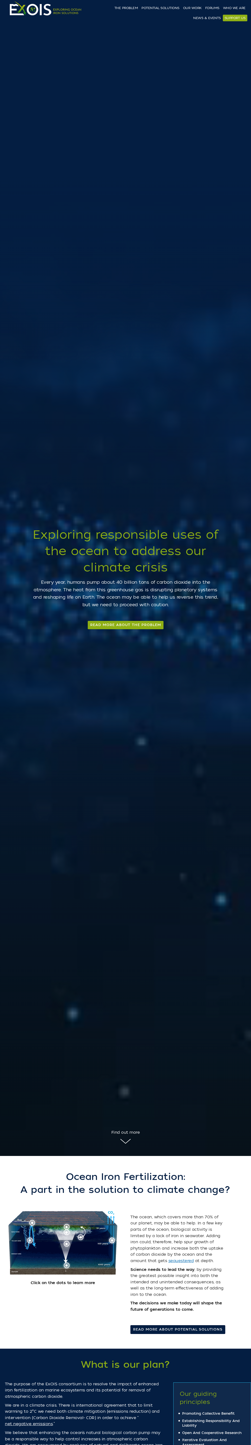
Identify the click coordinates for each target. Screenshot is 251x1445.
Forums (212, 8)
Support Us (235, 18)
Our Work (192, 8)
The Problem (126, 8)
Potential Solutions (160, 8)
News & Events (207, 18)
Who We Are (234, 8)
